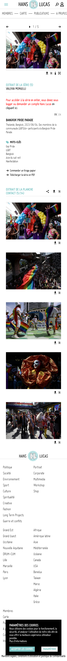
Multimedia (39, 479)
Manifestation (12, 161)
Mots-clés (15, 142)
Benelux (38, 572)
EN (59, 114)
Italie (36, 596)
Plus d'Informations (18, 641)
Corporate (39, 473)
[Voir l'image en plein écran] (59, 73)
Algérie (37, 590)
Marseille (7, 566)
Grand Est (8, 530)
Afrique (38, 530)
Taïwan (37, 578)
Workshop (39, 485)
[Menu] (6, 4)
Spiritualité (9, 497)
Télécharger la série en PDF (22, 175)
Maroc (37, 584)
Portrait (38, 467)
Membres (7, 13)
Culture (7, 491)
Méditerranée (41, 548)
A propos (61, 13)
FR (55, 114)
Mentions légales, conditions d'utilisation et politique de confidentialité (33, 656)
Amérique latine (42, 536)
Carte (23, 13)
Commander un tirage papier (23, 170)
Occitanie (7, 542)
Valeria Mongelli (16, 89)
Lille (5, 560)
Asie (36, 542)
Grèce (37, 602)
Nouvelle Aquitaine (13, 548)
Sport (6, 485)
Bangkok (10, 154)
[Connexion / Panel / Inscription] (62, 4)
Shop (36, 491)
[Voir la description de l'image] (55, 73)
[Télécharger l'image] (47, 73)
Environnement (11, 479)
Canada (37, 560)
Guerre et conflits (12, 521)
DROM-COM (9, 554)
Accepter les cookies (22, 649)
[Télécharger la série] (54, 191)
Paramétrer (49, 649)
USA (36, 566)
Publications (41, 13)
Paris (5, 572)
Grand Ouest (9, 536)
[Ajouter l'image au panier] (51, 73)
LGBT (8, 150)
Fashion (7, 509)
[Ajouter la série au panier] (59, 191)
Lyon (5, 578)
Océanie (38, 554)
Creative (7, 503)
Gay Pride (10, 146)
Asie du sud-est (13, 157)
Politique (7, 467)
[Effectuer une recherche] (57, 4)
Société (7, 473)
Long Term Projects (13, 515)
